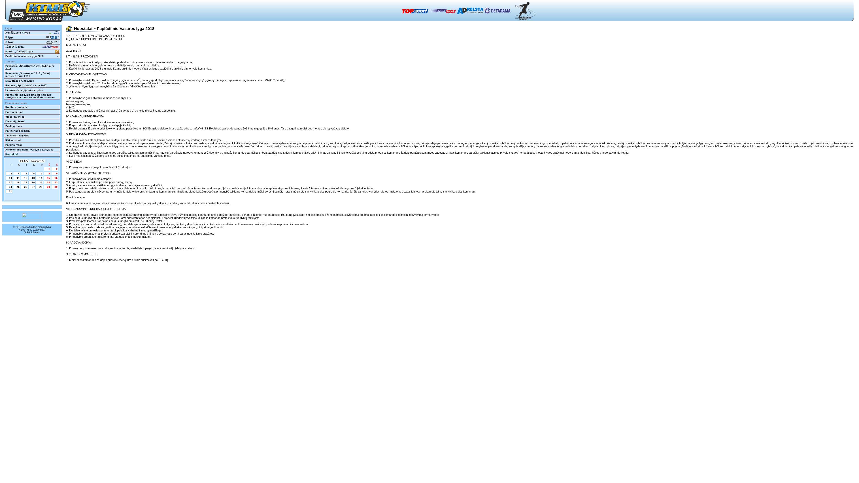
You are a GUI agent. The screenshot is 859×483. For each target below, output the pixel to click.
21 (41, 182)
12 (25, 178)
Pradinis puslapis (16, 107)
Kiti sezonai (13, 140)
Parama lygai (13, 145)
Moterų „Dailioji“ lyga (19, 51)
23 (56, 182)
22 (48, 182)
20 (33, 182)
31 (10, 191)
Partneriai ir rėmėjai (17, 130)
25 (18, 187)
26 (25, 187)
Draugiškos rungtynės (19, 80)
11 (18, 178)
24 (10, 187)
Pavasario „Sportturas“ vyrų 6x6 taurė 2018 (30, 67)
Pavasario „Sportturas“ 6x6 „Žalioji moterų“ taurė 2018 (28, 74)
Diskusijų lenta (15, 121)
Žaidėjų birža (13, 126)
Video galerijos (15, 116)
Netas (36, 232)
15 (48, 178)
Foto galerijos (14, 112)
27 (33, 187)
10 (10, 178)
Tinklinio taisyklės (17, 135)
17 (10, 182)
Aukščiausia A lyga (17, 32)
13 (33, 178)
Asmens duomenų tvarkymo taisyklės (29, 149)
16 (56, 178)
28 (41, 187)
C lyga (9, 42)
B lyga (9, 37)
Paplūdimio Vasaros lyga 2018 (32, 56)
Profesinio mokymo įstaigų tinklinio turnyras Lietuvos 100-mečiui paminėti (30, 96)
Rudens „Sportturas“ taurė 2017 (26, 85)
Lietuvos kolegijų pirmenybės (24, 90)
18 (18, 182)
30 (56, 187)
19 (25, 182)
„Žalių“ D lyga (14, 46)
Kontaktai (11, 154)
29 (48, 187)
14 (41, 178)
